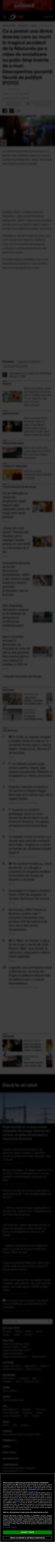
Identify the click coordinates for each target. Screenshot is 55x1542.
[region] (27, 1508)
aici (18, 1502)
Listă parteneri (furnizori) (10, 1527)
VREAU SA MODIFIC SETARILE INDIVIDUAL (27, 1538)
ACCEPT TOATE (27, 1532)
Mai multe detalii (32, 1491)
